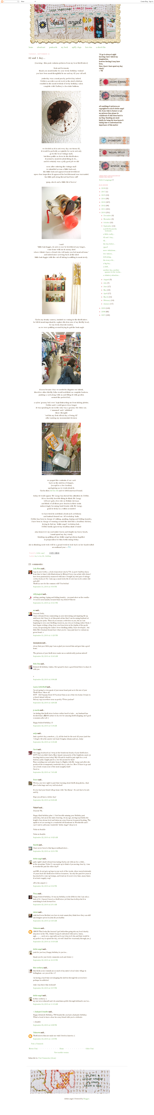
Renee (35, 780)
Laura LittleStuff (39, 687)
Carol (35, 749)
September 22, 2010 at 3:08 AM (45, 679)
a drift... (106, 267)
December (107, 216)
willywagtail (37, 594)
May (105, 290)
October (107, 223)
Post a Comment (37, 1044)
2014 (104, 199)
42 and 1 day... (108, 237)
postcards (53, 47)
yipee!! (105, 247)
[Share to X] (54, 553)
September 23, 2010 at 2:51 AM (45, 905)
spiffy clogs (76, 47)
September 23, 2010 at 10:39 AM (45, 942)
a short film (100, 47)
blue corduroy (38, 968)
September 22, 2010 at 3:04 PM (45, 886)
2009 (104, 308)
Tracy (35, 894)
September (108, 226)
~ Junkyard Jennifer (40, 1012)
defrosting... (107, 257)
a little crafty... (109, 234)
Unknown (36, 928)
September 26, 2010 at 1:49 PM (45, 1039)
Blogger (86, 1099)
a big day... (107, 263)
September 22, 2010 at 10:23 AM (45, 837)
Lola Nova (37, 569)
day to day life (39, 556)
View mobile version (61, 1052)
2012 (104, 206)
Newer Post (33, 1049)
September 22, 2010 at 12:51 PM (45, 851)
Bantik (35, 845)
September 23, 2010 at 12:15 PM (45, 960)
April (106, 293)
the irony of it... (109, 260)
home (31, 47)
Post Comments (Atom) (47, 1058)
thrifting (48, 556)
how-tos (88, 47)
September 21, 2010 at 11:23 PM (45, 635)
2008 (104, 312)
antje (35, 733)
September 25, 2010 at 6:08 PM (45, 1025)
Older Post (90, 1049)
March (106, 297)
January (107, 304)
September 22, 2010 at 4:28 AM (45, 703)
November (107, 219)
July (105, 283)
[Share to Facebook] (56, 553)
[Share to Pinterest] (58, 553)
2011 (104, 209)
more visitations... (109, 250)
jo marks (36, 710)
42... (104, 241)
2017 (104, 192)
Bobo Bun (36, 664)
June (105, 287)
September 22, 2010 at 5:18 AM (45, 726)
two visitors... (108, 254)
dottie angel (37, 859)
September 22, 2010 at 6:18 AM (45, 742)
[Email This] (50, 553)
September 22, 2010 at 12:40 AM (45, 656)
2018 (104, 188)
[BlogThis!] (52, 553)
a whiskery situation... (111, 275)
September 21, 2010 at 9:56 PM (45, 587)
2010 (104, 213)
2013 (104, 202)
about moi (41, 47)
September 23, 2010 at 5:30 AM (45, 921)
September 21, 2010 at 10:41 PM (45, 603)
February (107, 300)
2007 (104, 315)
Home (62, 1049)
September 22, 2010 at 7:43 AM (45, 772)
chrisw (35, 912)
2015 (104, 195)
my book (64, 47)
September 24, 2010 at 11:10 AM (45, 1004)
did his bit (54, 491)
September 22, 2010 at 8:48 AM (45, 800)
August (106, 280)
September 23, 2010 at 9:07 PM (45, 988)
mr (34, 610)
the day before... (109, 244)
